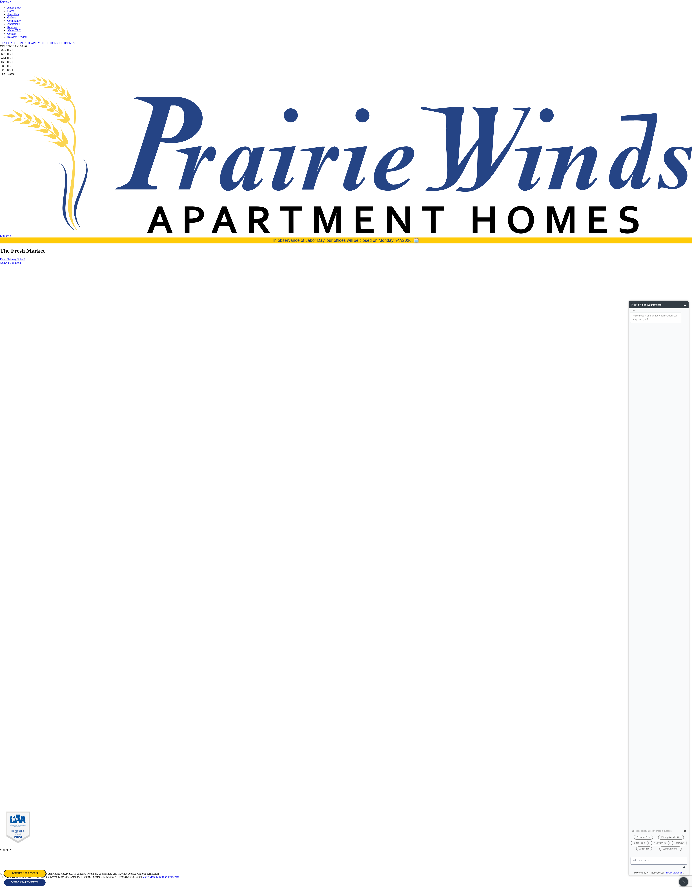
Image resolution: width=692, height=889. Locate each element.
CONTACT (23, 43)
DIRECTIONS (49, 43)
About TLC (14, 30)
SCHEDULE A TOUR (25, 873)
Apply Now (14, 7)
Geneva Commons (10, 262)
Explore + (5, 1)
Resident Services (17, 36)
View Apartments (25, 882)
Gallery (11, 17)
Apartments (13, 23)
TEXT (4, 43)
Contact (11, 33)
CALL (12, 43)
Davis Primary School (12, 259)
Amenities (13, 14)
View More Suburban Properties (161, 876)
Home (10, 10)
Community (14, 20)
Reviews (12, 27)
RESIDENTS (67, 43)
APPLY (35, 43)
